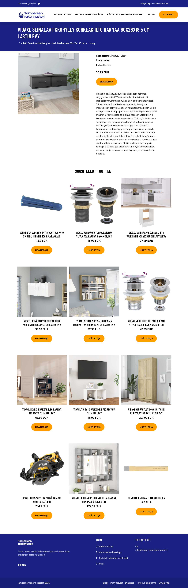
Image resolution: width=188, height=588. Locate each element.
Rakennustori (62, 14)
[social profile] (39, 3)
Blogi (151, 14)
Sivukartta (164, 582)
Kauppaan (168, 14)
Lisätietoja (106, 81)
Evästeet (129, 582)
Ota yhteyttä (116, 582)
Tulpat (122, 55)
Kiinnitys (113, 55)
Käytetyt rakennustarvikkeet (125, 14)
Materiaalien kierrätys (89, 14)
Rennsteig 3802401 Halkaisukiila (146, 498)
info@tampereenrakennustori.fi (154, 3)
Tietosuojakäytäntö (146, 582)
